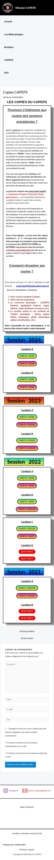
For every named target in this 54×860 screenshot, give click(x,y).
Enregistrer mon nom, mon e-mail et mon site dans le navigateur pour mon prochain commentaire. (25, 732)
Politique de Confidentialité (14, 845)
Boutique (9, 47)
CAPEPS (8, 60)
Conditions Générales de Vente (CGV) (27, 833)
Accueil (8, 21)
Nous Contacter (27, 807)
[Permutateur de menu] (48, 44)
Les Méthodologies (13, 34)
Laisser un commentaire (13, 97)
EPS (6, 73)
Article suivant (27, 638)
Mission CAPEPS (25, 7)
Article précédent (27, 631)
